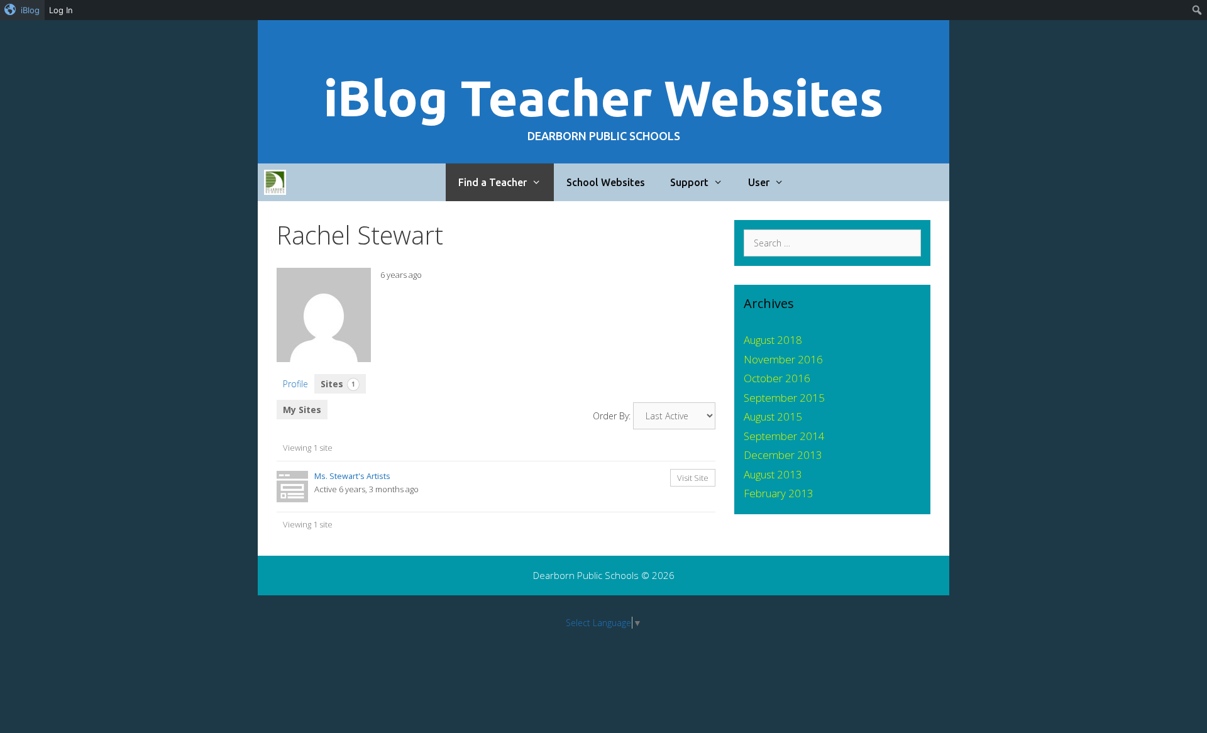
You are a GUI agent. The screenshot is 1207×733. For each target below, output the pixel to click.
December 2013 (783, 455)
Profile (295, 384)
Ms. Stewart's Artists (352, 476)
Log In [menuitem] (61, 10)
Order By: (612, 416)
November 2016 (783, 359)
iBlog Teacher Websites (603, 97)
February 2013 (778, 493)
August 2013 (773, 474)
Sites (338, 384)
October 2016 (777, 378)
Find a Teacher (492, 182)
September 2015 (784, 397)
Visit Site (692, 477)
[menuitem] (22, 10)
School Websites (605, 182)
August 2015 (773, 416)
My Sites (302, 410)
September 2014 (784, 436)
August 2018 (773, 340)
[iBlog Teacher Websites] (275, 182)
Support (689, 182)
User (758, 182)
